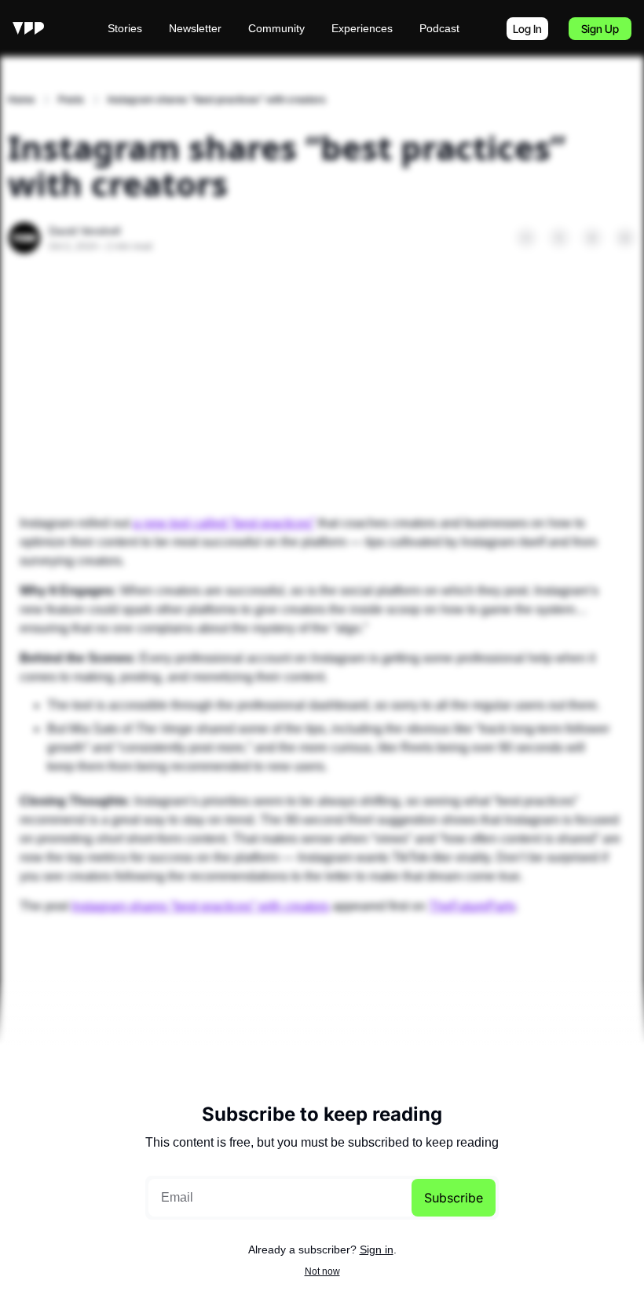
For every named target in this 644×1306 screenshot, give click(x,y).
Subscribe (453, 1198)
